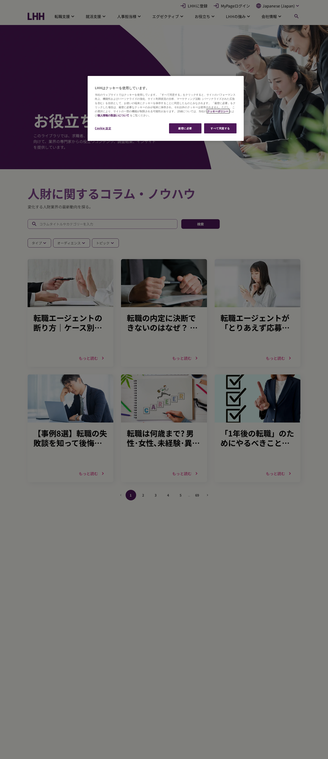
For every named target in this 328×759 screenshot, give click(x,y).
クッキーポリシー (218, 111)
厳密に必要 (185, 128)
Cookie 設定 (103, 128)
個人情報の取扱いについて (113, 115)
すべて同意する (220, 128)
